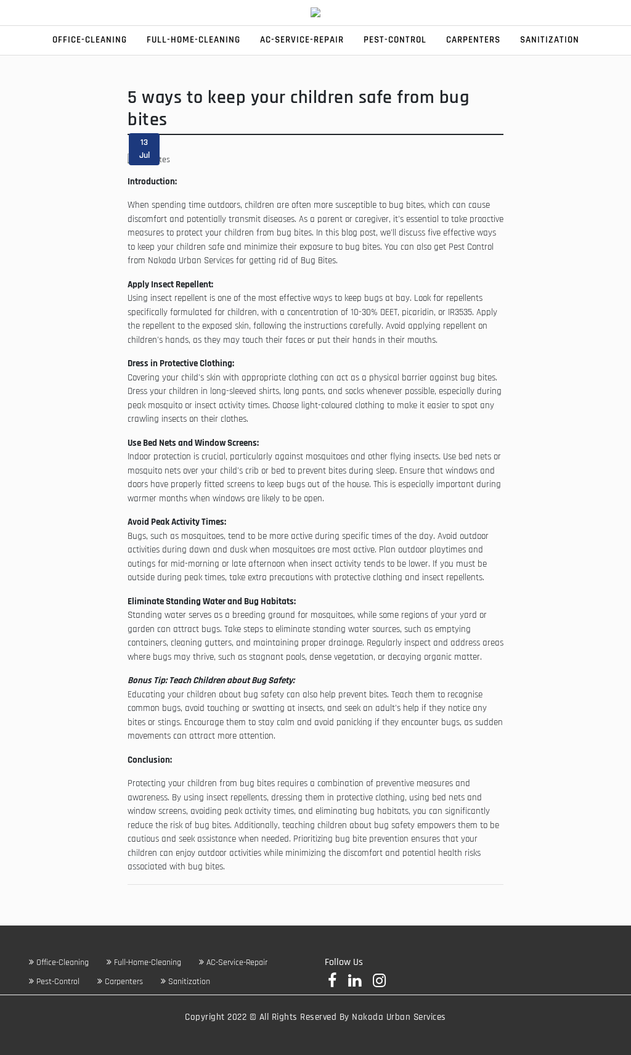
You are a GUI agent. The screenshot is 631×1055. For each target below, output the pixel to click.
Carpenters (473, 40)
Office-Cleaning (89, 40)
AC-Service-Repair (302, 40)
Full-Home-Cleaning (193, 40)
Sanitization (549, 40)
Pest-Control (395, 40)
